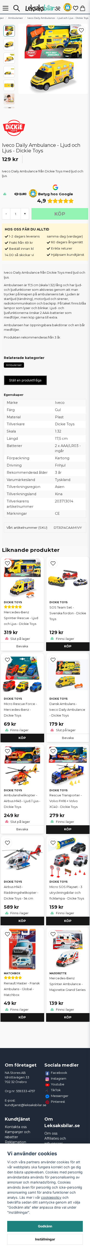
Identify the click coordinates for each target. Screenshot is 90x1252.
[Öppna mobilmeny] (5, 8)
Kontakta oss (16, 1127)
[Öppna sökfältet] (16, 8)
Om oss (50, 1133)
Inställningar (45, 1239)
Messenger (59, 1096)
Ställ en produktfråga (25, 380)
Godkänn (45, 1226)
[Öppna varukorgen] (82, 8)
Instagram (58, 1078)
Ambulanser (15, 18)
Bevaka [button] (22, 646)
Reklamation (15, 1142)
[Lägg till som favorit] (75, 8)
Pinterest (58, 1101)
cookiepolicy (51, 1197)
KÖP (68, 646)
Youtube (57, 1084)
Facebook (59, 1073)
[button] (67, 8)
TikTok (56, 1090)
